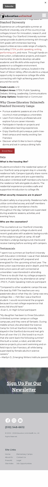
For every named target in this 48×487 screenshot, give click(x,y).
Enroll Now (7, 151)
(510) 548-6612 (15, 427)
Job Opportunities (24, 463)
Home (7, 454)
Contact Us (21, 457)
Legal (19, 460)
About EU (9, 457)
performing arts (8, 52)
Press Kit (8, 460)
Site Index (9, 463)
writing (37, 49)
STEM (13, 49)
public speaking (25, 49)
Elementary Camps (24, 454)
